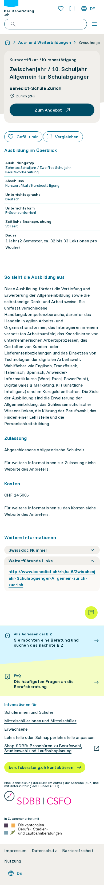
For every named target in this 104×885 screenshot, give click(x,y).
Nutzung (12, 861)
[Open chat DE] (91, 612)
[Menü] (94, 24)
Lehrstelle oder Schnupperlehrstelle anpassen (49, 737)
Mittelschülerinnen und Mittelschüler (40, 720)
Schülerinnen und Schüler (29, 712)
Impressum (15, 850)
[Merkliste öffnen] (60, 8)
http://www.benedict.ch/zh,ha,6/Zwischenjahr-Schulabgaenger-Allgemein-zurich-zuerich (52, 578)
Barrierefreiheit (77, 850)
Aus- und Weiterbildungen (44, 42)
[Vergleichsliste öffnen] (72, 8)
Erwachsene (16, 729)
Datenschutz (44, 850)
